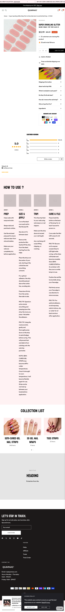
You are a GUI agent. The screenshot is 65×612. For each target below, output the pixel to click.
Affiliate (25, 551)
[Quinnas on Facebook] (3, 538)
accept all (31, 607)
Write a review (48, 159)
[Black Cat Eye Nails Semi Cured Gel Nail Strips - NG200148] (6, 603)
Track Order (27, 557)
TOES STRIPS (52, 438)
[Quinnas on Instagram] (14, 538)
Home (5, 16)
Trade (25, 554)
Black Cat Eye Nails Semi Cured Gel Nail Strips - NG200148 (19, 601)
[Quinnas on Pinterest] (10, 538)
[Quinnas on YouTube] (18, 538)
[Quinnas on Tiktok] (22, 538)
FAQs (25, 547)
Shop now (39, 5)
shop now (9, 1)
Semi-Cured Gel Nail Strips (12, 440)
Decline (44, 607)
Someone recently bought (19, 600)
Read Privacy (46, 602)
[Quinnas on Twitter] (7, 538)
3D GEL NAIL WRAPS (32, 440)
